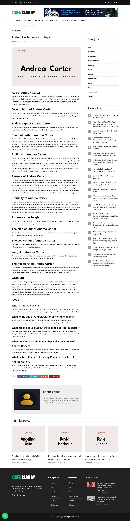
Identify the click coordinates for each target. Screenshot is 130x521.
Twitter (35, 376)
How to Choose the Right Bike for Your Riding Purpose (104, 255)
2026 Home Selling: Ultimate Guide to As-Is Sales (105, 233)
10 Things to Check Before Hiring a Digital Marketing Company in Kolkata (105, 162)
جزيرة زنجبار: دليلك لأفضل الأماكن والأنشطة (104, 177)
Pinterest (55, 376)
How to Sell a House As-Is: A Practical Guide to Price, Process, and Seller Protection (104, 140)
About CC (84, 20)
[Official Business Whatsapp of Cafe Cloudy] (5, 516)
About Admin (52, 392)
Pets (90, 87)
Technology (92, 92)
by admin (14, 41)
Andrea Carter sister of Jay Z (27, 26)
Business (38, 20)
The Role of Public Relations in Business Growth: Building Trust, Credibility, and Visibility (104, 263)
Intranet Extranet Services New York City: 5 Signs (105, 132)
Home (18, 20)
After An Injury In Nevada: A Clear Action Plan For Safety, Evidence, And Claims (105, 198)
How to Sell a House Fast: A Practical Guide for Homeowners (104, 170)
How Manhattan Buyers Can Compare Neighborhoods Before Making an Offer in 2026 (105, 207)
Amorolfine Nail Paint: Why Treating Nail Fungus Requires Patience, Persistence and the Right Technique (105, 124)
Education (92, 56)
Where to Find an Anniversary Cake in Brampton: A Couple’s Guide (105, 249)
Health (73, 20)
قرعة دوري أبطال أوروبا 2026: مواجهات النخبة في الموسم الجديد (105, 184)
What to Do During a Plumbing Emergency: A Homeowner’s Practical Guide (105, 225)
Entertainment (17, 30)
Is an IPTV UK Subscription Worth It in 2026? (105, 148)
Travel (27, 20)
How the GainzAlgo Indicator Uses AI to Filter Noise (105, 116)
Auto (90, 47)
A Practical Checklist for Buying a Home (104, 190)
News (90, 83)
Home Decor (50, 20)
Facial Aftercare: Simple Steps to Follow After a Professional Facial (104, 155)
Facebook (24, 376)
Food (90, 70)
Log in (35, 2)
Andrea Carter (30, 139)
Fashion (63, 20)
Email (45, 376)
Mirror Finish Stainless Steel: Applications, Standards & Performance (106, 499)
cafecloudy (53, 517)
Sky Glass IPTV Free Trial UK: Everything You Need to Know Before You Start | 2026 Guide (105, 216)
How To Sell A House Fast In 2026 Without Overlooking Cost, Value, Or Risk (105, 241)
